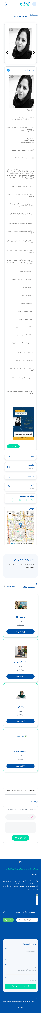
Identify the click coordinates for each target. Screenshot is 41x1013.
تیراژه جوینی (20, 706)
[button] (20, 525)
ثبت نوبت (19, 631)
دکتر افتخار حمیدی (20, 751)
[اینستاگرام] (14, 500)
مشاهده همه (11, 586)
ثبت (9, 919)
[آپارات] (20, 500)
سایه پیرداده (29, 70)
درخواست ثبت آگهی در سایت (25, 912)
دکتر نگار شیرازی (20, 661)
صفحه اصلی (33, 15)
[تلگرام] (26, 500)
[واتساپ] (32, 500)
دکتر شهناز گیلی (20, 617)
